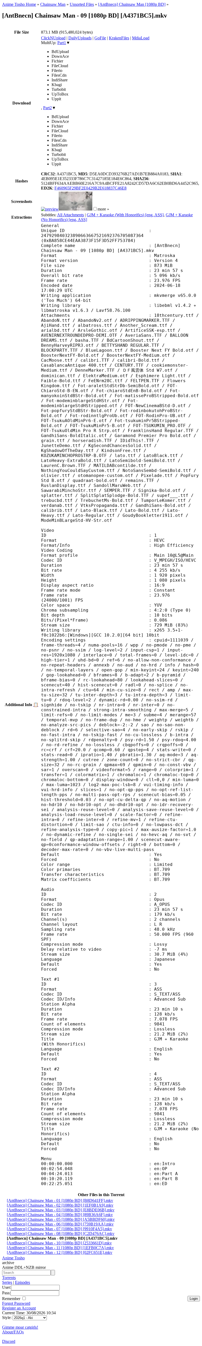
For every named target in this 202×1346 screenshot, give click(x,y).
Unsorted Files (82, 4)
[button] (95, 209)
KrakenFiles (119, 38)
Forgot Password (16, 1303)
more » (103, 209)
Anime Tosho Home (19, 4)
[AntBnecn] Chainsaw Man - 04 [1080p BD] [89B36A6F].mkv (60, 1214)
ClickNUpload (53, 38)
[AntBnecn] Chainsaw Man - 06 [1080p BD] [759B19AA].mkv (60, 1224)
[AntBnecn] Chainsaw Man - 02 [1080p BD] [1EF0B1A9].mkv (60, 1205)
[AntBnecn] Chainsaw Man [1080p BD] (131, 4)
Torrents (9, 1277)
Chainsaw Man (52, 4)
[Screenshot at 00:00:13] (50, 209)
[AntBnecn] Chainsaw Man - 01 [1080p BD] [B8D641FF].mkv (60, 1200)
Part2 (47, 108)
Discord (8, 1341)
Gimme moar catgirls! (20, 1327)
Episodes (22, 1282)
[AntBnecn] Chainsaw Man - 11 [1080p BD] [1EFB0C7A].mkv (60, 1247)
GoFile (100, 38)
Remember (11, 1298)
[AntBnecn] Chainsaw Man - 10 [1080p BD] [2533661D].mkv (59, 1243)
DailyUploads (80, 38)
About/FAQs (13, 1332)
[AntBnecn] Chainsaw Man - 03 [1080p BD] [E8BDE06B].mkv (60, 1210)
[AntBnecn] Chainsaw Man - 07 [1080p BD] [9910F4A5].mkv (59, 1229)
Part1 (61, 42)
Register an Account (19, 1308)
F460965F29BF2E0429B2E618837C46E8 (90, 188)
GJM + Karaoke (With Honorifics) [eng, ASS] (125, 215)
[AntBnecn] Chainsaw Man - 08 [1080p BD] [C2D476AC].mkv (60, 1233)
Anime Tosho (13, 1258)
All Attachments (70, 215)
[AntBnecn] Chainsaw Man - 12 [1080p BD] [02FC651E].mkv (59, 1252)
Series (7, 1282)
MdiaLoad (140, 38)
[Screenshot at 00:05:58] (75, 209)
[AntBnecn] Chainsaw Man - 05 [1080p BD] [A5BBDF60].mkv (61, 1219)
